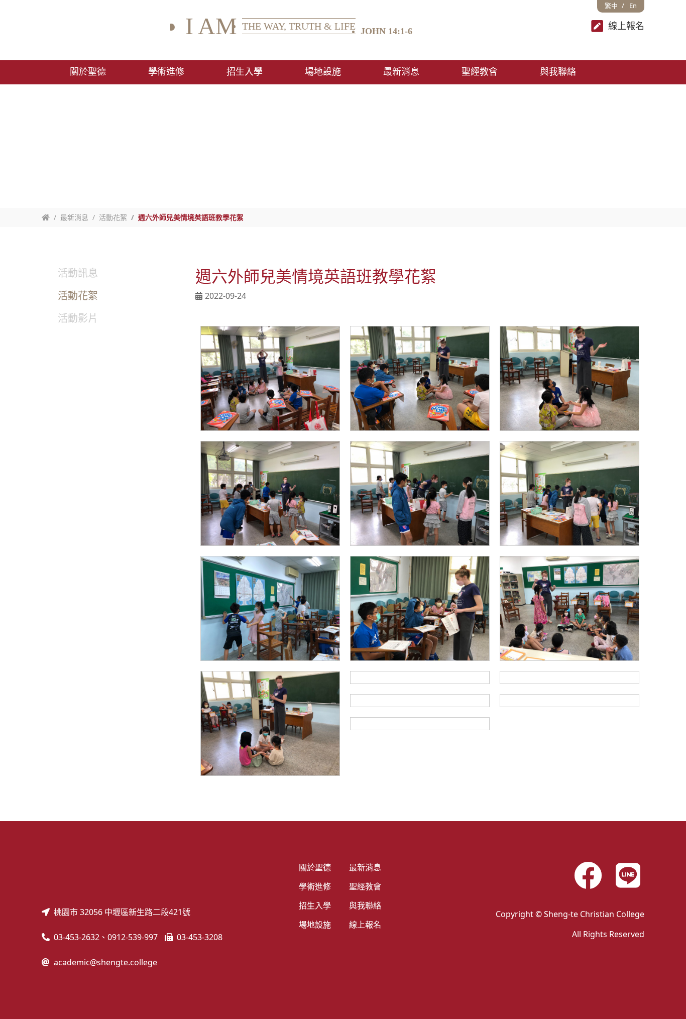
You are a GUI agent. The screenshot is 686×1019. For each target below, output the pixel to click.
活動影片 (78, 318)
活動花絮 (113, 217)
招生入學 (315, 905)
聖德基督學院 (106, 26)
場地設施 (315, 924)
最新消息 (365, 867)
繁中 (611, 5)
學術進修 (315, 886)
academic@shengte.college (105, 962)
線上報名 (365, 924)
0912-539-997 (132, 937)
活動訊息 (78, 273)
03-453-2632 (76, 937)
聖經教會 (365, 886)
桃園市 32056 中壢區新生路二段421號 (122, 912)
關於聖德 (315, 867)
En (633, 5)
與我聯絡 (365, 905)
